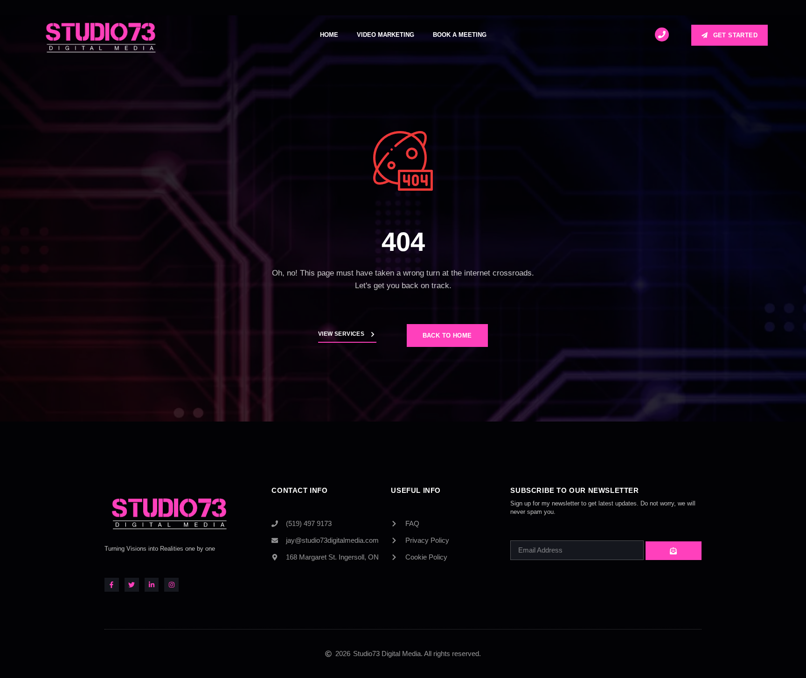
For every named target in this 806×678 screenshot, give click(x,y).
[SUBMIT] (674, 550)
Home (329, 34)
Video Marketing (385, 34)
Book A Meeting (459, 34)
